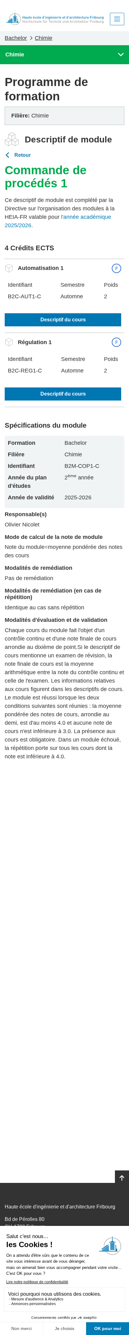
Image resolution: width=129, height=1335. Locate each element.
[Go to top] (122, 1178)
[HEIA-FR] (55, 19)
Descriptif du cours (63, 319)
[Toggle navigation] (117, 19)
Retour (22, 155)
